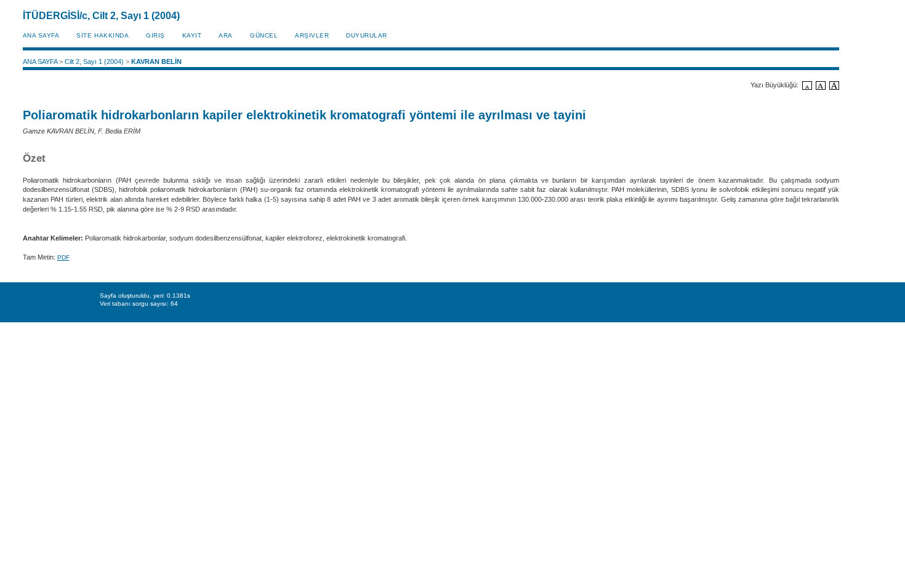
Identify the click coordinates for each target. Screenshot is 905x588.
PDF (63, 257)
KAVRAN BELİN (156, 61)
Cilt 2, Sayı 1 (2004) (94, 61)
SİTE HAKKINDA (102, 35)
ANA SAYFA (41, 35)
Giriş (155, 35)
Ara (226, 35)
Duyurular (366, 35)
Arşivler (312, 35)
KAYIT (192, 35)
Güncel (264, 35)
